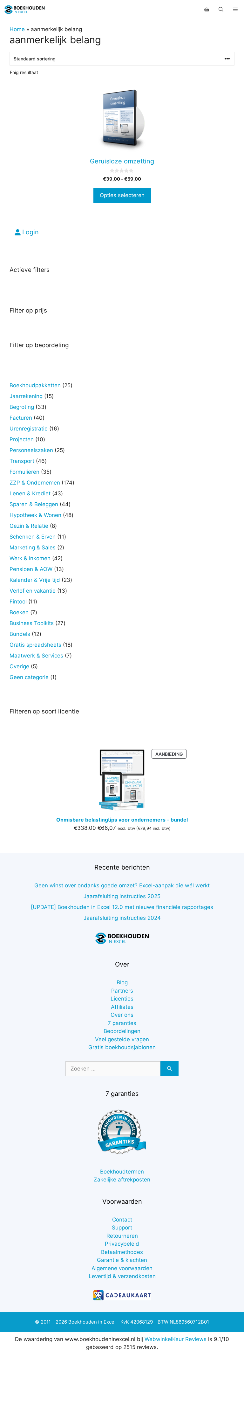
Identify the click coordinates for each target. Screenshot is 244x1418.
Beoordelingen (122, 1031)
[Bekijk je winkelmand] (207, 9)
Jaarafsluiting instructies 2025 (122, 896)
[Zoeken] (169, 1069)
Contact (122, 1219)
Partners (122, 991)
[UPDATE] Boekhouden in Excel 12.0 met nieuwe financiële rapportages (122, 907)
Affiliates (122, 1007)
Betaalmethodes (122, 1252)
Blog (122, 982)
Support (122, 1227)
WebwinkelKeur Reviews (176, 1339)
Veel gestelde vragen (122, 1039)
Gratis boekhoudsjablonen (122, 1047)
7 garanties (122, 1023)
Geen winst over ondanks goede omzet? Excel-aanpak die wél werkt (122, 885)
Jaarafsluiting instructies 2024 (122, 918)
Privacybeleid (122, 1244)
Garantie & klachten (122, 1260)
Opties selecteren (122, 195)
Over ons (122, 1015)
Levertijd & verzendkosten (122, 1276)
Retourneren (122, 1236)
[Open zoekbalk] (221, 9)
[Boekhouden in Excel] (24, 9)
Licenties (122, 998)
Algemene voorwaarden (122, 1268)
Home (17, 29)
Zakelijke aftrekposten (122, 1179)
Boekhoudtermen (122, 1171)
